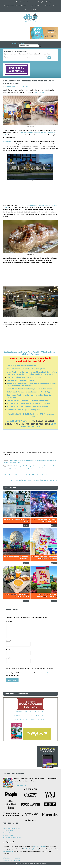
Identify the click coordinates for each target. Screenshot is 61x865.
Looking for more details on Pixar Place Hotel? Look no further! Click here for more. (30, 353)
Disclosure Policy (8, 830)
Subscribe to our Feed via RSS (11, 858)
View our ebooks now (20, 785)
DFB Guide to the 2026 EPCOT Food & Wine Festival (30, 720)
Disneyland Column (40, 460)
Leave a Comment (22, 86)
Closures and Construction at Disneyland (24, 377)
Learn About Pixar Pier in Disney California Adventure (29, 389)
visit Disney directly (8, 851)
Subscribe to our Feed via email (12, 860)
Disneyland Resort (51, 460)
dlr (46, 466)
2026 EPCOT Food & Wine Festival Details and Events (30, 712)
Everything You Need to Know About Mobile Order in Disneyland (29, 396)
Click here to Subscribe (38, 425)
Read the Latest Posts (18, 43)
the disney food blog (30, 14)
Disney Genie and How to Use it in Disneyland (26, 369)
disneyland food (22, 466)
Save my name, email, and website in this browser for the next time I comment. (29, 669)
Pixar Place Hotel (40, 92)
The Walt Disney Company (31, 849)
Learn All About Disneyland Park (20, 380)
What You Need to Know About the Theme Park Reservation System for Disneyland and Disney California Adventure (32, 373)
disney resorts (30, 460)
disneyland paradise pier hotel (36, 466)
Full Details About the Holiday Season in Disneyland (28, 403)
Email (8, 649)
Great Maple (7, 141)
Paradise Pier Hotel (14, 462)
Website (8, 658)
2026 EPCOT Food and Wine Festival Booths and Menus (30, 716)
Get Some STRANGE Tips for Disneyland (23, 409)
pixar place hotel (33, 468)
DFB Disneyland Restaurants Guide (21, 365)
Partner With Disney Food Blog (12, 837)
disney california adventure (17, 460)
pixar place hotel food (45, 468)
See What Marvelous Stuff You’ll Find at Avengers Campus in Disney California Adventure (32, 384)
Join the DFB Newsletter (20, 420)
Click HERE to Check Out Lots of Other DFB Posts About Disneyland (30, 415)
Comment (9, 621)
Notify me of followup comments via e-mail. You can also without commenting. (27, 674)
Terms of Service (8, 835)
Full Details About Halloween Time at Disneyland (27, 406)
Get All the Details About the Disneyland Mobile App (28, 392)
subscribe (46, 673)
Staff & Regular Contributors (11, 828)
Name (8, 641)
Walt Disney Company (39, 846)
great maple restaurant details (19, 468)
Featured (5, 462)
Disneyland (13, 466)
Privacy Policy (7, 833)
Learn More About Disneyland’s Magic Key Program (28, 400)
